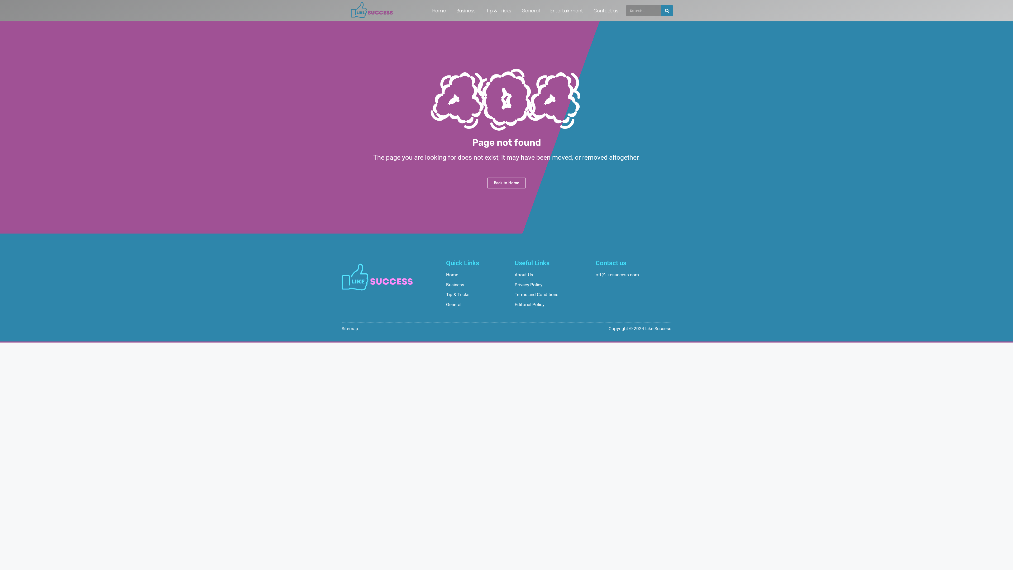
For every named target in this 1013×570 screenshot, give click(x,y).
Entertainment (566, 11)
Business (466, 11)
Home (439, 11)
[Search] (667, 10)
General (531, 11)
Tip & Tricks (498, 11)
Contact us (606, 11)
